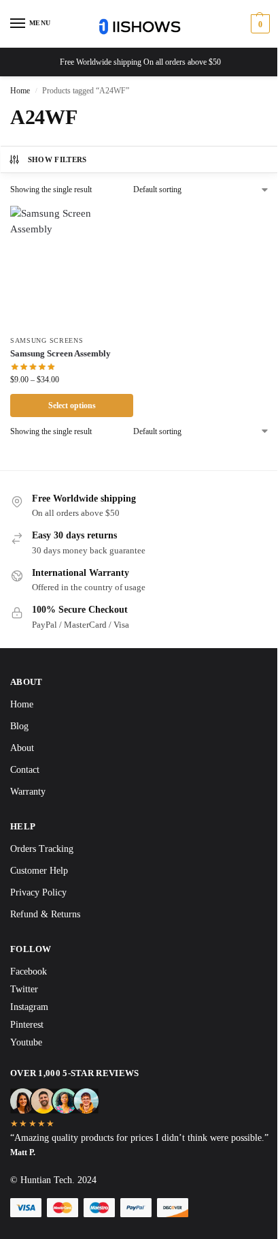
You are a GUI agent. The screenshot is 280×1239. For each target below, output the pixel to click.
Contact (24, 770)
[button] (258, 23)
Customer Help (39, 871)
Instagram (29, 1007)
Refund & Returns (45, 914)
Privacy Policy (38, 892)
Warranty (28, 791)
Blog (19, 726)
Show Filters (57, 159)
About (22, 748)
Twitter (24, 989)
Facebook (28, 971)
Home (20, 90)
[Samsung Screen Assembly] (71, 267)
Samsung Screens (47, 340)
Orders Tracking (41, 849)
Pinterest (26, 1025)
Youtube (26, 1042)
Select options (72, 405)
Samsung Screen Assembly (60, 353)
